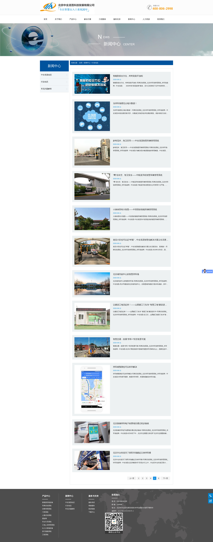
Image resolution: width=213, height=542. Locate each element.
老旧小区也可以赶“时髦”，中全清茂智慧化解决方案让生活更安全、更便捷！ (146, 240)
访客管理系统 (46, 509)
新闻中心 (131, 19)
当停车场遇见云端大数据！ (125, 103)
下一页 (165, 478)
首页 (45, 19)
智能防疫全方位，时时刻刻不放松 (128, 76)
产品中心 (73, 19)
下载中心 (92, 512)
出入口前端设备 (47, 528)
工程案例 (102, 19)
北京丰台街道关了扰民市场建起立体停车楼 (132, 453)
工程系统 (45, 534)
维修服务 (92, 505)
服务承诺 (92, 502)
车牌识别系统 (46, 505)
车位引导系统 (46, 522)
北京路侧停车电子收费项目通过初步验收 (131, 423)
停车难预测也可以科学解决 (125, 367)
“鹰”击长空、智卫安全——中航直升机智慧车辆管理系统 (137, 175)
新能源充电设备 (47, 502)
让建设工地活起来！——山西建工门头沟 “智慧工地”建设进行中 (141, 305)
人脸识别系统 (46, 515)
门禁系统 (45, 512)
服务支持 (116, 19)
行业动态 (44, 82)
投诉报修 (92, 509)
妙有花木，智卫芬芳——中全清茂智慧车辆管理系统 (136, 141)
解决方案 (87, 19)
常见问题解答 (46, 89)
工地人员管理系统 (48, 525)
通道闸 (44, 518)
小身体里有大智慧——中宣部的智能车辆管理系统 (135, 209)
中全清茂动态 (46, 75)
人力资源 (146, 19)
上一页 (131, 478)
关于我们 (58, 19)
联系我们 (160, 19)
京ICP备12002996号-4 (126, 511)
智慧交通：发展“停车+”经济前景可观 (129, 339)
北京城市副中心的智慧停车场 (126, 274)
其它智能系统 (46, 531)
